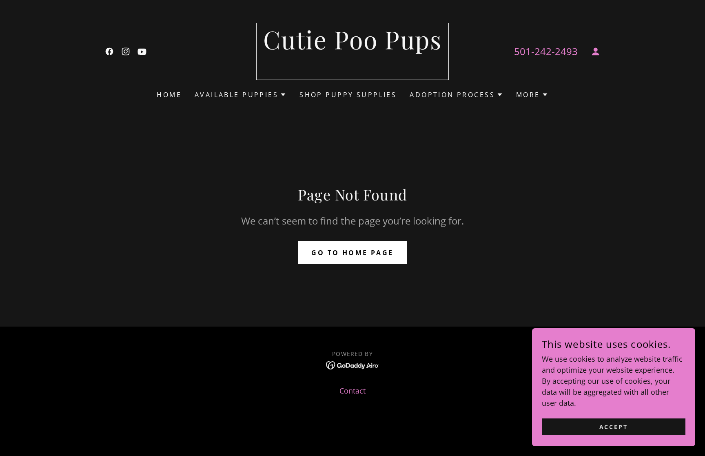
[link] (109, 51)
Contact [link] (352, 391)
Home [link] (169, 94)
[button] (596, 51)
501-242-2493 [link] (546, 51)
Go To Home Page (352, 252)
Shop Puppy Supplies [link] (348, 94)
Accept (613, 427)
